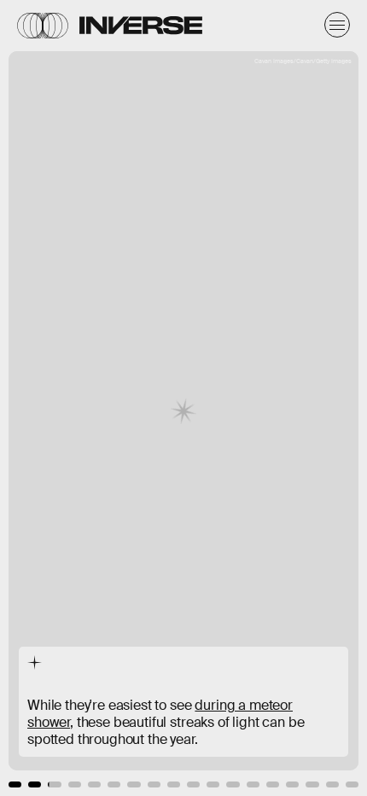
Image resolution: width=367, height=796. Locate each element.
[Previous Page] (60, 398)
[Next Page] (244, 398)
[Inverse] (141, 25)
